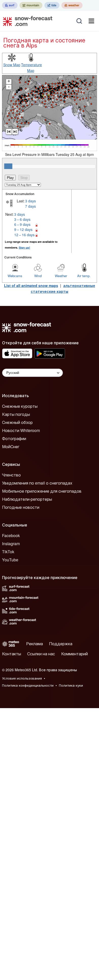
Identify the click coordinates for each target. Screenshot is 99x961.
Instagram (11, 543)
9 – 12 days (23, 229)
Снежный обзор (17, 422)
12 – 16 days (24, 234)
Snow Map (11, 64)
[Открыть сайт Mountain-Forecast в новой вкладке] (31, 5)
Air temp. (84, 275)
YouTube (10, 560)
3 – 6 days (22, 219)
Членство (11, 475)
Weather (61, 275)
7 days (30, 206)
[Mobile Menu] (91, 21)
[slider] (8, 166)
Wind (38, 275)
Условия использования (22, 678)
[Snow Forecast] (26, 21)
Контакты (11, 654)
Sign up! (24, 247)
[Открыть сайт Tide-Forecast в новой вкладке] (51, 5)
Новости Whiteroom (21, 430)
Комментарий (74, 654)
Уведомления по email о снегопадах (37, 483)
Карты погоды (16, 414)
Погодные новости (20, 507)
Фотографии (14, 438)
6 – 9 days (22, 224)
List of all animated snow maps (31, 285)
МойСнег (10, 446)
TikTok (8, 552)
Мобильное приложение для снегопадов (41, 491)
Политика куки (71, 685)
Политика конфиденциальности (28, 685)
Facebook (11, 535)
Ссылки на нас (41, 654)
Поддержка (60, 643)
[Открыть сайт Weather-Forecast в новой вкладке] (71, 5)
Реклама (34, 643)
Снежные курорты (20, 406)
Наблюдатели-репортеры (27, 499)
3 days (30, 200)
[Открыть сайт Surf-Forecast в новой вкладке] (10, 5)
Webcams (15, 275)
